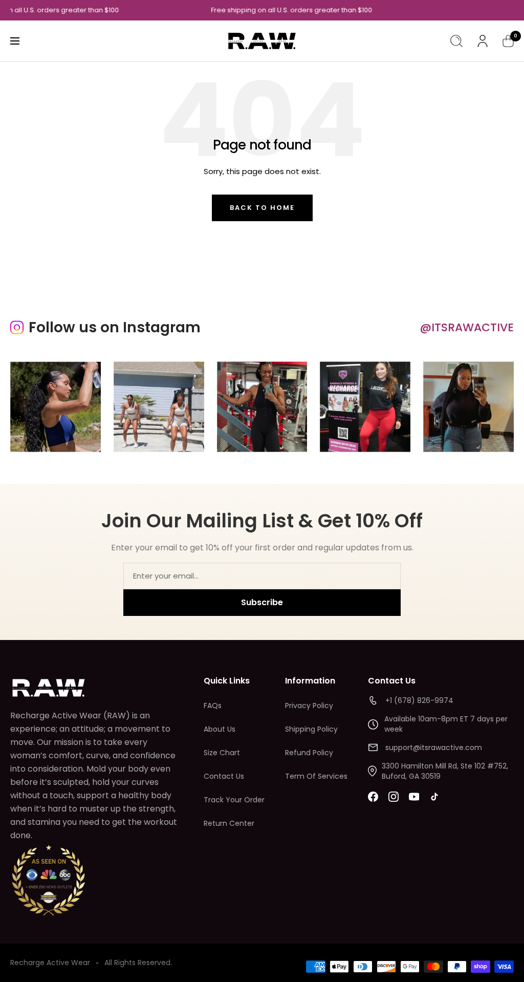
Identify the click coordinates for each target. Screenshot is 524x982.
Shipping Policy (311, 729)
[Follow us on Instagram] (393, 797)
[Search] (456, 41)
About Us (219, 729)
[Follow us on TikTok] (434, 797)
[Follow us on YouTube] (414, 797)
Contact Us (224, 776)
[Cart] (508, 41)
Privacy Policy (309, 705)
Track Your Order (234, 800)
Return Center (229, 823)
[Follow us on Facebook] (373, 797)
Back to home (262, 207)
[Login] (482, 41)
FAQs (213, 705)
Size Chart (222, 753)
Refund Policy (309, 753)
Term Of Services (316, 776)
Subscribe (262, 602)
